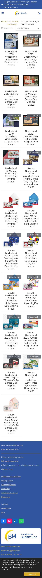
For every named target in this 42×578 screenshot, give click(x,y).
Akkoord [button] (32, 574)
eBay (3, 512)
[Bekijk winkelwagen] (39, 13)
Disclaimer (5, 497)
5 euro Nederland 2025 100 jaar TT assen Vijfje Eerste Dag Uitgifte (11, 379)
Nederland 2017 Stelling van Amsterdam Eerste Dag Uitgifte (11, 98)
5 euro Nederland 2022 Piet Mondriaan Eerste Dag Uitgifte (31, 257)
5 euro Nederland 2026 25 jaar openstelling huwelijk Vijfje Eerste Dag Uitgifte (11, 422)
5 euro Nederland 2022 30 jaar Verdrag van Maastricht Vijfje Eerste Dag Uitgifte (11, 258)
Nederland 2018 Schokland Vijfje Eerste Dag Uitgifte (11, 136)
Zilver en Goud (7, 469)
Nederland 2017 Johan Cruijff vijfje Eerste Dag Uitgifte (31, 96)
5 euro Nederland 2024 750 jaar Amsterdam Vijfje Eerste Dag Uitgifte (30, 339)
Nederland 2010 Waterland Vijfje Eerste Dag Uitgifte (11, 56)
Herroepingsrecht (8, 485)
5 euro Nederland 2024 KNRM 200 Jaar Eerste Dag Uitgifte (11, 339)
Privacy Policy (7, 481)
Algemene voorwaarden (11, 476)
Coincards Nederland (9, 461)
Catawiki (4, 504)
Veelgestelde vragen (9, 493)
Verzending (5, 489)
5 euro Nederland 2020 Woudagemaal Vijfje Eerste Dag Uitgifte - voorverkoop (31, 176)
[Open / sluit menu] (2, 13)
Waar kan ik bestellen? (10, 449)
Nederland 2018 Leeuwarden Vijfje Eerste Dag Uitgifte (31, 136)
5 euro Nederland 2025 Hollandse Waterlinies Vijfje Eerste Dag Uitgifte (31, 380)
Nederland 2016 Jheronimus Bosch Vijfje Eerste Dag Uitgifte (31, 58)
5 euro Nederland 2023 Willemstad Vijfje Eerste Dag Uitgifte (11, 299)
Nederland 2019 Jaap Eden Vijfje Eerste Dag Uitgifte (11, 173)
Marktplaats (6, 508)
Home (4, 21)
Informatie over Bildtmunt (12, 445)
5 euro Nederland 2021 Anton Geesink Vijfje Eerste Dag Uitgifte (11, 217)
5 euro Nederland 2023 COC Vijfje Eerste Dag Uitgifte (31, 298)
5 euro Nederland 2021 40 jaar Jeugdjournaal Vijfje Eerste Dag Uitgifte (31, 217)
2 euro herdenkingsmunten (12, 457)
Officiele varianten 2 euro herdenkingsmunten (20, 465)
